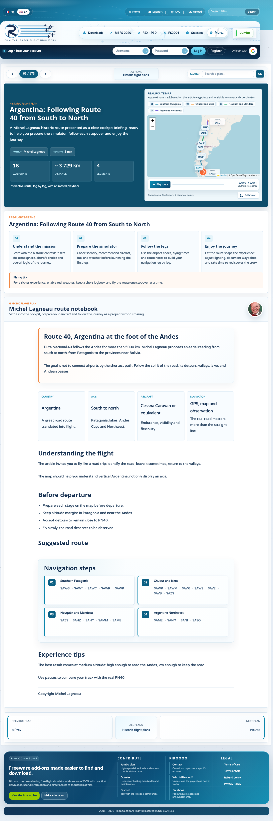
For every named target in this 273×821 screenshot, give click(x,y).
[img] (203, 146)
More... (219, 32)
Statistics (197, 33)
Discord (139, 792)
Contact (189, 768)
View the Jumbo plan (24, 795)
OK (260, 74)
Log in (198, 51)
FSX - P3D (150, 33)
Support (157, 11)
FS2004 (173, 33)
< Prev (16, 730)
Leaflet (223, 175)
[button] (253, 51)
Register (216, 51)
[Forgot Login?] (145, 51)
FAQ (177, 11)
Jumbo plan (140, 768)
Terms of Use (232, 764)
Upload (197, 11)
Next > (255, 730)
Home (136, 11)
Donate (139, 780)
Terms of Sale (232, 771)
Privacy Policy (232, 784)
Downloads (95, 33)
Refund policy (232, 777)
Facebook (185, 793)
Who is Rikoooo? (190, 780)
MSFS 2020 (123, 33)
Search (252, 11)
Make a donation (54, 795)
